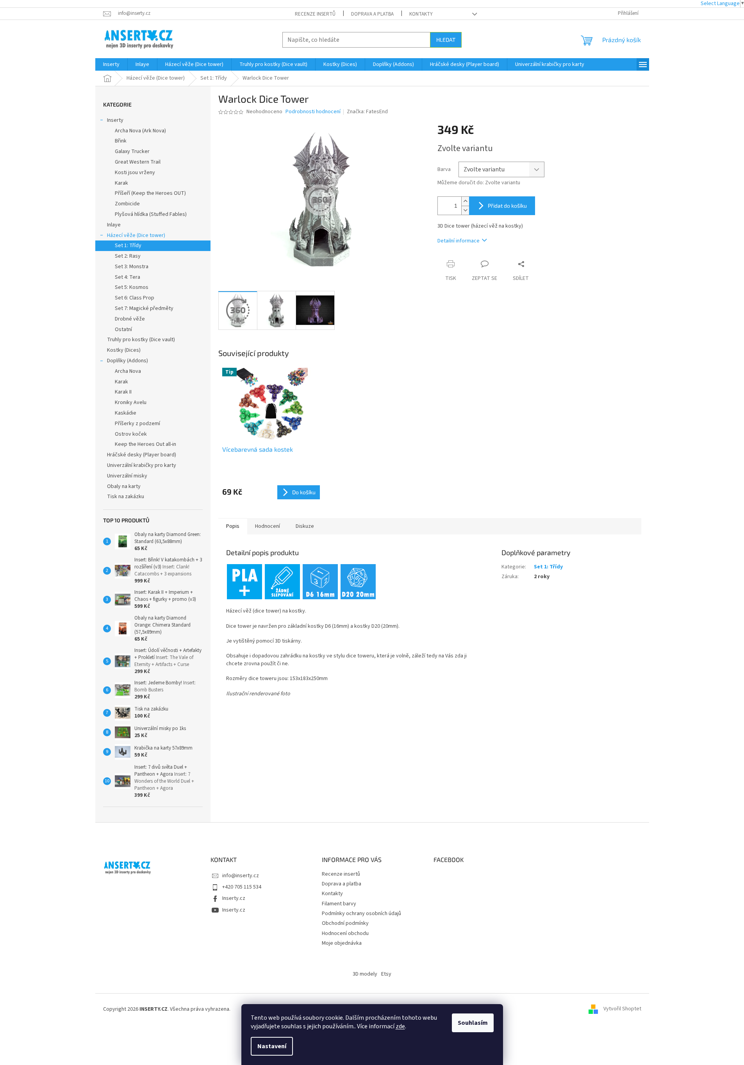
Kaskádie (125, 413)
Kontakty (421, 14)
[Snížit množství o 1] (465, 210)
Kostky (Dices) (124, 350)
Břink (121, 141)
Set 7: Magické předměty (144, 308)
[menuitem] (111, 64)
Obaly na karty (124, 486)
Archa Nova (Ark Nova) (140, 131)
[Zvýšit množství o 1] (465, 201)
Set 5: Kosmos (131, 287)
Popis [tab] (232, 526)
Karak (121, 183)
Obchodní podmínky (345, 923)
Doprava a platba (372, 14)
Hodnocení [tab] (267, 526)
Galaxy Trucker (132, 151)
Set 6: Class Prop (134, 298)
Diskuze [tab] (305, 526)
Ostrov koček (131, 434)
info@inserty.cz (240, 876)
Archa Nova (128, 371)
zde (400, 1026)
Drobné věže (130, 319)
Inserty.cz (233, 898)
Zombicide (127, 204)
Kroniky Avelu (130, 402)
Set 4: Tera (127, 277)
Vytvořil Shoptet (622, 1009)
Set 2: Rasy (128, 256)
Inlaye (114, 225)
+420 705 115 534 (241, 887)
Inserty (115, 120)
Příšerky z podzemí (137, 423)
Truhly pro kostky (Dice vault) (141, 340)
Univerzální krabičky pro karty (141, 465)
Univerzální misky (127, 476)
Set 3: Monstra (131, 267)
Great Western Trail (138, 162)
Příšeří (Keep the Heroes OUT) (150, 193)
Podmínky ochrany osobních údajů (361, 913)
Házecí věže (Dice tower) (136, 235)
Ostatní (123, 329)
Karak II (123, 392)
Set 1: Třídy (128, 245)
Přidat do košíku (507, 205)
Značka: (367, 112)
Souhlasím (473, 1023)
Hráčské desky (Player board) (141, 455)
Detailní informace (458, 241)
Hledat (445, 39)
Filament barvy (339, 904)
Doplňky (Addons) (127, 361)
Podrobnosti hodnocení (313, 112)
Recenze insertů (315, 14)
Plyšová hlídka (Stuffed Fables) (151, 214)
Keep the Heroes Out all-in (145, 444)
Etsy (386, 974)
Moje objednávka (342, 943)
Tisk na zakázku (125, 496)
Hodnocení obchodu (345, 933)
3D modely (365, 974)
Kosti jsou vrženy (135, 172)
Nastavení (271, 1046)
